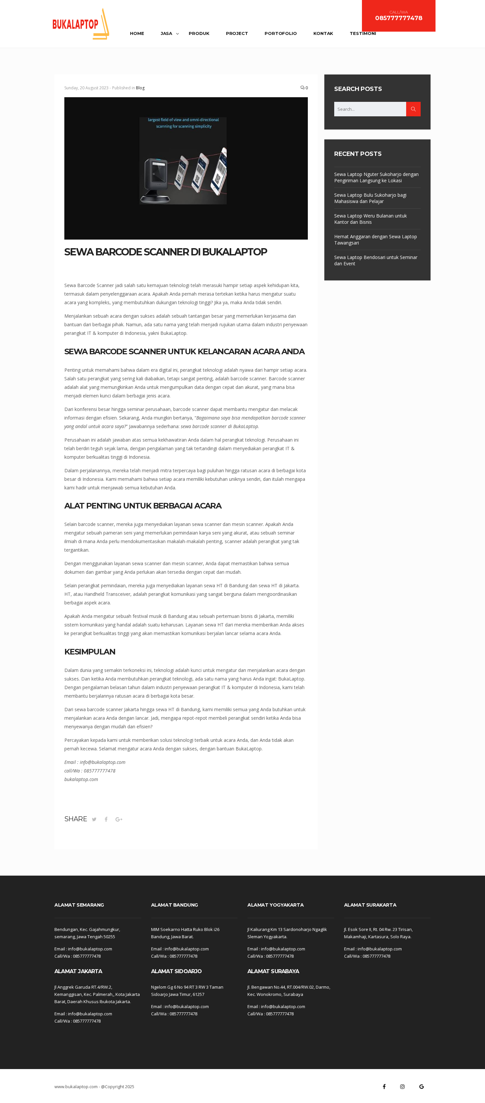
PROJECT (237, 33)
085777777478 (398, 18)
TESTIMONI (363, 33)
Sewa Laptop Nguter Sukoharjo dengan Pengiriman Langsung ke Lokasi (376, 177)
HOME (137, 33)
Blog (140, 88)
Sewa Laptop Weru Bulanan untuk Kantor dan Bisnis (370, 219)
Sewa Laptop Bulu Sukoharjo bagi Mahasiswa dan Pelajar (370, 198)
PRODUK (199, 33)
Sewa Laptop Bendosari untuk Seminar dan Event (375, 260)
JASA (167, 33)
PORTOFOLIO (281, 33)
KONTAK (323, 33)
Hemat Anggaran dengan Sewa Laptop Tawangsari (375, 239)
